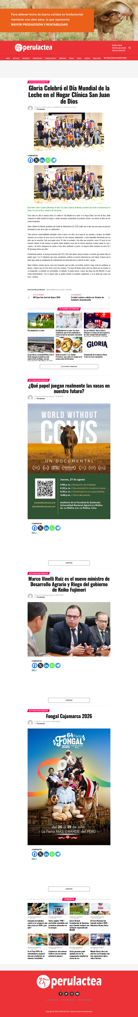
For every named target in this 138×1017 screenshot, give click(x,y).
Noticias (16, 58)
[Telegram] (53, 160)
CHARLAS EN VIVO (50, 58)
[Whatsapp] (48, 160)
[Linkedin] (42, 160)
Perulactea (41, 109)
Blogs (79, 58)
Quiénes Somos (117, 45)
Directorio (97, 58)
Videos (71, 58)
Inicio (8, 58)
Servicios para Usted (119, 48)
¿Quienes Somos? (52, 1000)
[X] (36, 160)
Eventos (87, 58)
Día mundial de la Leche (56, 290)
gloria (69, 290)
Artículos (25, 58)
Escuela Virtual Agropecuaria (116, 58)
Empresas (62, 58)
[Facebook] (30, 160)
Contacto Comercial (118, 50)
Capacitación (37, 58)
